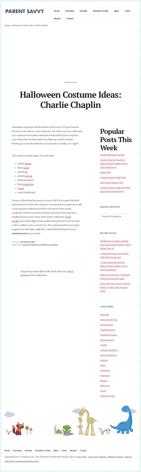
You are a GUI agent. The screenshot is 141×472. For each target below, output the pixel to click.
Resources (105, 386)
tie (26, 171)
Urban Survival (107, 396)
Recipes (103, 381)
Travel (103, 391)
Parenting (105, 370)
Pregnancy (105, 375)
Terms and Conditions (97, 457)
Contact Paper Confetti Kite (113, 177)
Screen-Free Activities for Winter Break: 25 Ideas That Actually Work (115, 287)
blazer (28, 163)
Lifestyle (104, 360)
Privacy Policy (81, 457)
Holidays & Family (109, 350)
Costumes (26, 245)
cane (21, 188)
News (102, 365)
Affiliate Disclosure (115, 457)
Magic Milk (105, 172)
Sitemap (128, 457)
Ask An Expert (106, 325)
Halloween (35, 245)
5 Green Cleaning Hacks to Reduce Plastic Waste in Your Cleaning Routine (114, 164)
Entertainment (107, 340)
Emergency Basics (108, 335)
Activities (104, 314)
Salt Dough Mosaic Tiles (111, 182)
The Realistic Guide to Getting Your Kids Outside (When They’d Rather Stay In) (115, 245)
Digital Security (107, 330)
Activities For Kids (28, 242)
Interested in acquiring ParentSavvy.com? (21, 461)
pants (26, 167)
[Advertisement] (70, 49)
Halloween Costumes (49, 245)
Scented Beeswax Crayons (112, 155)
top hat (28, 176)
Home (7, 25)
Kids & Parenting (108, 355)
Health (103, 345)
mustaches (27, 184)
